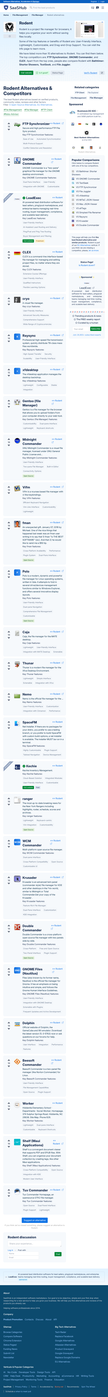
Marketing (41, 1376)
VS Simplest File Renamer (88, 212)
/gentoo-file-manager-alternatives (22, 398)
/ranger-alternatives (15, 795)
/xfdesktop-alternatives (17, 366)
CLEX (22, 60)
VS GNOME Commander (87, 178)
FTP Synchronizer (57, 57)
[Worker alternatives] (17, 1104)
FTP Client (79, 92)
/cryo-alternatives (14, 295)
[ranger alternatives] (17, 800)
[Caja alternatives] (17, 633)
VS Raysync (81, 216)
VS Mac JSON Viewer (86, 204)
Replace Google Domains (67, 1357)
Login (102, 2)
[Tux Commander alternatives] (17, 1191)
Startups (36, 2)
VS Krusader (81, 221)
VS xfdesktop (82, 195)
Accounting (54, 1376)
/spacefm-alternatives (16, 719)
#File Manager (31, 109)
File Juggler (63, 64)
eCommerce (68, 1376)
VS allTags (80, 208)
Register (94, 2)
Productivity (28, 1376)
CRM (5, 1376)
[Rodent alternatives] (9, 27)
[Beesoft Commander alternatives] (17, 1061)
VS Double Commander (87, 225)
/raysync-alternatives (16, 332)
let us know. (94, 250)
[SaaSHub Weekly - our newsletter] (92, 8)
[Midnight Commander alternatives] (17, 440)
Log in (11, 1250)
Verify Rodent (90, 72)
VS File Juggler (83, 191)
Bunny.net (59, 1387)
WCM (17, 842)
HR (77, 1376)
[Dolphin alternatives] (17, 1024)
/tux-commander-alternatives (20, 1187)
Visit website (26, 73)
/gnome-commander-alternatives (22, 156)
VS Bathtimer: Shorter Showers (84, 173)
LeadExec (85, 288)
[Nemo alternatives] (17, 695)
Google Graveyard (64, 1353)
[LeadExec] (17, 199)
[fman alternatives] (17, 524)
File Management (78, 98)
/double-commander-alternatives (22, 923)
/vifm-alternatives (14, 484)
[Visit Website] (63, 123)
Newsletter (8, 1357)
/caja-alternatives (14, 629)
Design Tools (43, 1372)
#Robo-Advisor (11, 114)
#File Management (13, 109)
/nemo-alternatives (15, 691)
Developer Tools (27, 1372)
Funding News (10, 1349)
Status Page (57, 73)
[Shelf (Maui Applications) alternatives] (17, 1142)
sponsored (23, 1280)
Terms (33, 1387)
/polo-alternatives (14, 568)
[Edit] (102, 73)
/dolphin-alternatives (16, 1020)
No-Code (12, 1372)
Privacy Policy (21, 1387)
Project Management (13, 1379)
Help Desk (15, 1376)
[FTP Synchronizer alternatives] (17, 125)
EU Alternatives (83, 245)
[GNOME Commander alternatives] (17, 160)
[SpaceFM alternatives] (17, 723)
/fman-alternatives (15, 519)
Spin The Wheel (88, 1387)
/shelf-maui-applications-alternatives (24, 1138)
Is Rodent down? (87, 265)
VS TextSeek (81, 183)
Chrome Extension (12, 1340)
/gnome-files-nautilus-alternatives (22, 966)
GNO (17, 970)
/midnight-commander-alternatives (23, 436)
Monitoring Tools (34, 1379)
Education (59, 1379)
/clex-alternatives (14, 249)
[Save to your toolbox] (9, 36)
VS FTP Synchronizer (86, 187)
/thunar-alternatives (15, 660)
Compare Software (12, 1336)
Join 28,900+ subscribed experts (87, 335)
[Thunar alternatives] (17, 664)
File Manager (96, 97)
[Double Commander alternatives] (17, 927)
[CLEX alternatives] (17, 253)
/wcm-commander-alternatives (21, 838)
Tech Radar (60, 1332)
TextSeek (45, 64)
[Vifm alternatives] (17, 488)
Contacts (29, 1319)
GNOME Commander (81, 57)
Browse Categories (12, 1332)
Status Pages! (10, 1344)
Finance (48, 1379)
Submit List (8, 1353)
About (48, 1319)
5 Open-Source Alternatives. (23, 104)
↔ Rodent (55, 123)
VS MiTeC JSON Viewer (87, 199)
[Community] (97, 8)
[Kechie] (17, 767)
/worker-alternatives (16, 1100)
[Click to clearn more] (54, 1277)
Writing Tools (87, 1376)
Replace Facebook (64, 1336)
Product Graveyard (64, 1349)
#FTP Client (46, 109)
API (55, 1319)
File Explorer (93, 92)
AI (4, 1372)
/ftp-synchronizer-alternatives (20, 120)
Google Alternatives (64, 1340)
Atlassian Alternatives (65, 1344)
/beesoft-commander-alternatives (22, 1057)
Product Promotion (13, 1319)
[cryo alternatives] (17, 300)
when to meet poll (23, 1391)
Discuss (39, 1319)
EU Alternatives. (45, 104)
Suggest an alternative (35, 1220)
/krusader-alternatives (16, 874)
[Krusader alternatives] (17, 879)
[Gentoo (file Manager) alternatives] (17, 402)
